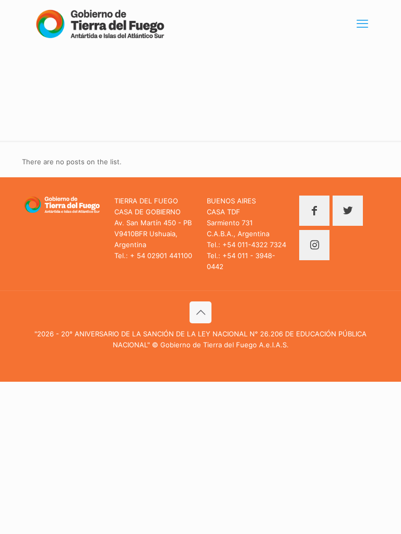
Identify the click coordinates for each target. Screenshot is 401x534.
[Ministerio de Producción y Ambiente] (100, 23)
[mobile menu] (362, 23)
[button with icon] (314, 211)
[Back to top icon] (200, 312)
